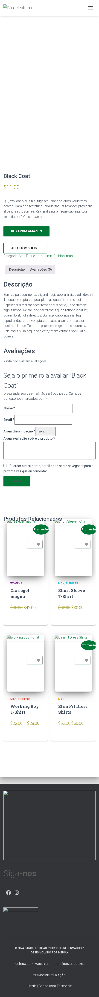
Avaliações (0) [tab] (41, 269)
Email (8, 420)
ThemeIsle (64, 986)
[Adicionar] (36, 621)
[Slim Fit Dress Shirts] (73, 663)
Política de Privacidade (31, 964)
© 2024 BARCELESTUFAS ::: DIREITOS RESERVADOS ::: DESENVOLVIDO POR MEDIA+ (49, 950)
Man (22, 256)
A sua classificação (19, 431)
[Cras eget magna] (25, 547)
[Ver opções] (36, 737)
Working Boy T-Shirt (24, 709)
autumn (46, 256)
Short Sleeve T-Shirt (71, 593)
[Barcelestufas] (19, 7)
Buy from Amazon (26, 231)
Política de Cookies (71, 964)
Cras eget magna (19, 593)
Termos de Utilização (49, 975)
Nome (9, 408)
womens (16, 583)
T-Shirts (72, 583)
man (69, 256)
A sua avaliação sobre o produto (29, 438)
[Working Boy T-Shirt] (25, 663)
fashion (59, 256)
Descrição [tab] (17, 269)
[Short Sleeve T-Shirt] (73, 547)
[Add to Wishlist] (35, 544)
